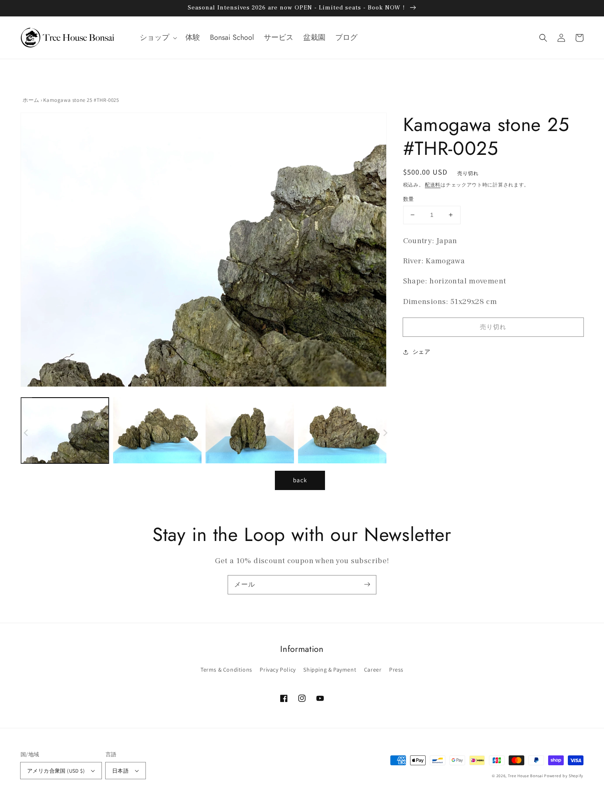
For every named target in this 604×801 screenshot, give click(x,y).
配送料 (432, 185)
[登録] (367, 584)
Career (373, 669)
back (300, 480)
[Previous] (27, 252)
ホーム (31, 100)
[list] (201, 252)
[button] (157, 37)
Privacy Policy (277, 669)
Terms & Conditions (226, 669)
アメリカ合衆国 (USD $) (56, 770)
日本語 (120, 770)
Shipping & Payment (329, 669)
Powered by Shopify (563, 775)
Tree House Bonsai (525, 775)
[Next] (376, 252)
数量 (408, 199)
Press (396, 669)
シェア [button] (422, 351)
